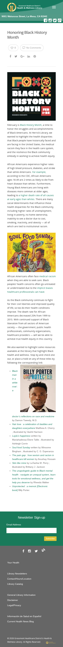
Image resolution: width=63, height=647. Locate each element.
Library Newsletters (17, 573)
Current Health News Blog (20, 621)
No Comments (33, 47)
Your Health (13, 562)
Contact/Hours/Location (19, 578)
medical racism (47, 276)
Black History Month (31, 124)
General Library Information (21, 595)
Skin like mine (19, 463)
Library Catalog (15, 584)
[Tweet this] (16, 56)
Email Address (13, 524)
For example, (39, 172)
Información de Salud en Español (24, 616)
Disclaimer (12, 600)
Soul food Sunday (21, 447)
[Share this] (10, 56)
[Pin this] (35, 56)
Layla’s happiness (21, 436)
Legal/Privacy (14, 605)
